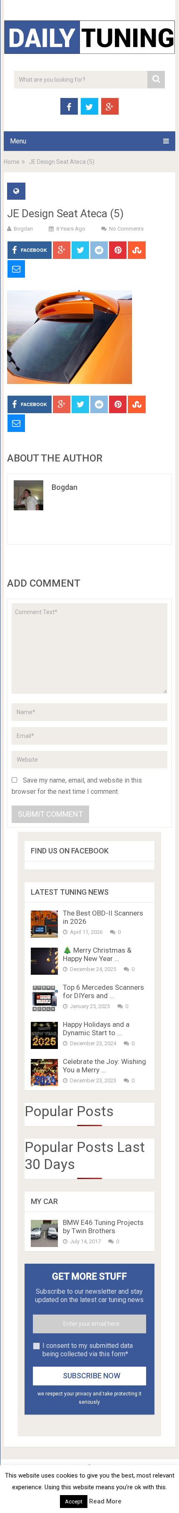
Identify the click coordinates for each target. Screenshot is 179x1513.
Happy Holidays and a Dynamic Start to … (96, 1028)
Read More (105, 1501)
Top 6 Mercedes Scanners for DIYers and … (103, 991)
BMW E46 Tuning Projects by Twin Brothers (103, 1226)
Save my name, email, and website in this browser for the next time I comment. (77, 785)
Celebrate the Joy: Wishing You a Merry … (104, 1065)
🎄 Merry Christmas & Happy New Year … (97, 954)
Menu (18, 141)
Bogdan (23, 229)
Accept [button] (73, 1501)
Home (12, 161)
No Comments (126, 229)
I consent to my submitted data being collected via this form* (87, 1350)
